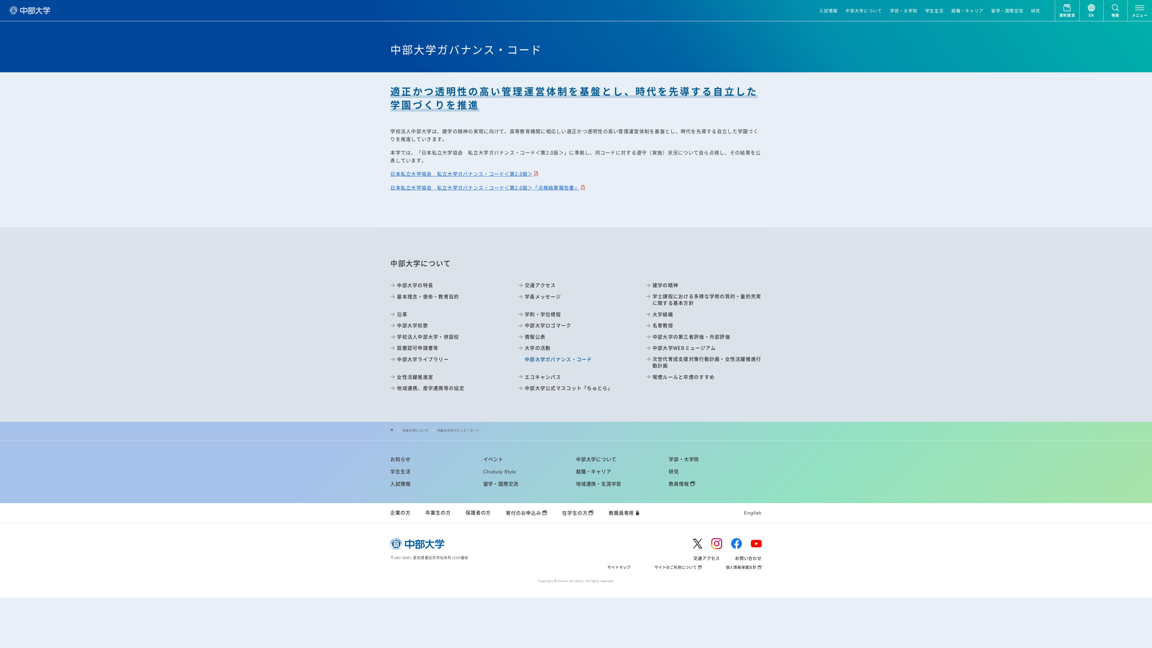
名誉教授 (662, 325)
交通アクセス (540, 285)
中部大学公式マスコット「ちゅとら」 (569, 388)
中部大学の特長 (415, 285)
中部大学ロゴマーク (548, 325)
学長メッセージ (543, 296)
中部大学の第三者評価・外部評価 (691, 336)
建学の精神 (665, 285)
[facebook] (736, 543)
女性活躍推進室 (415, 377)
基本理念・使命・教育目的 (428, 296)
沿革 (402, 314)
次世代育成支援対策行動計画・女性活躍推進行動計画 (706, 362)
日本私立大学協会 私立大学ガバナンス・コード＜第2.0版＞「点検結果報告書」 (485, 187)
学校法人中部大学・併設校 (428, 336)
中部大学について (415, 430)
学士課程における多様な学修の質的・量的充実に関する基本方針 (706, 299)
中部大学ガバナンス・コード (458, 430)
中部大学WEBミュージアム (684, 347)
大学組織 (662, 314)
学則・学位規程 (543, 314)
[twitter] (697, 543)
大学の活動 (537, 347)
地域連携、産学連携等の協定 (430, 388)
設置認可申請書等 (417, 347)
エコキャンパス (543, 377)
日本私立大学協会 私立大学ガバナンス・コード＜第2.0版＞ (461, 173)
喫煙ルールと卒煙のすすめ (683, 377)
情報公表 (535, 336)
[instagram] (716, 543)
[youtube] (756, 543)
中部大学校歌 (412, 325)
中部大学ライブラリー (423, 359)
